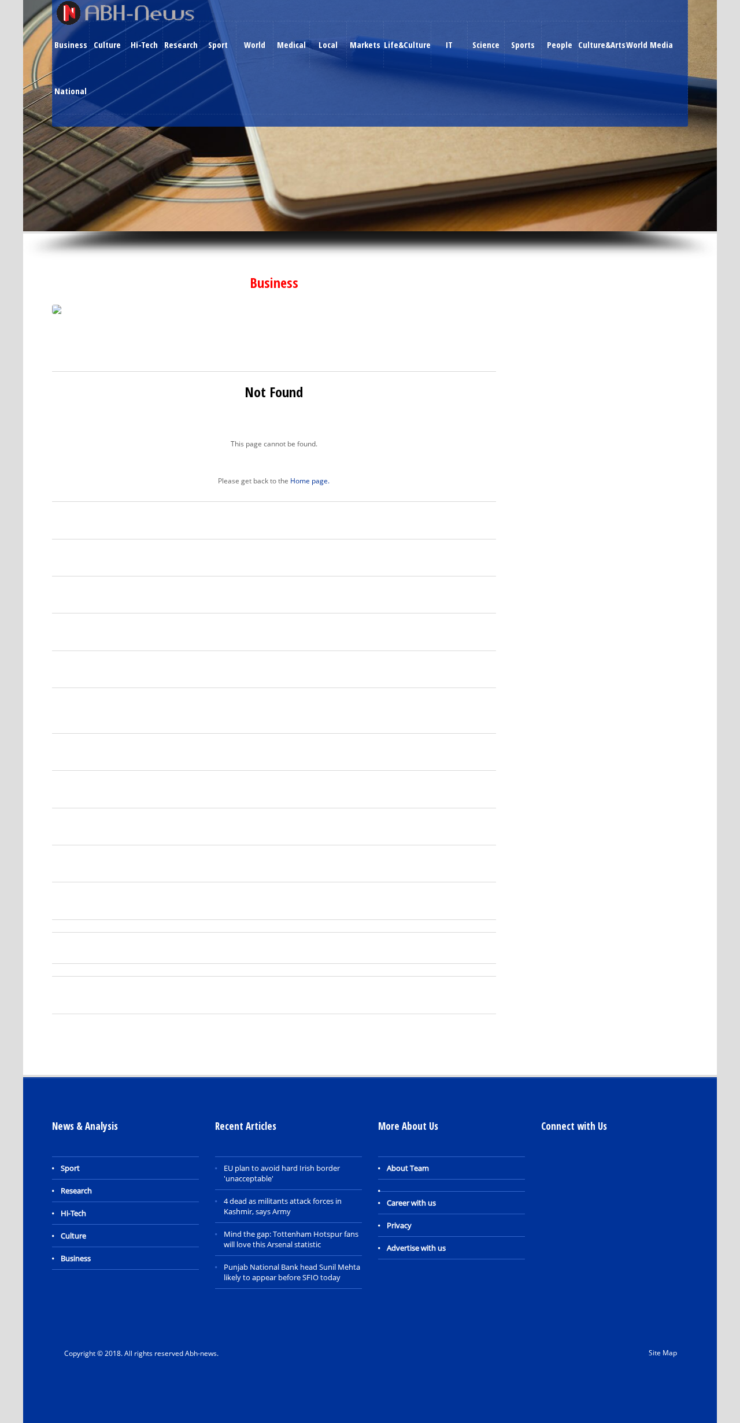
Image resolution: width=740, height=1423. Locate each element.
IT (449, 44)
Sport (218, 44)
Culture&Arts (602, 44)
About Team (408, 1168)
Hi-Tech (144, 44)
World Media (649, 44)
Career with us (411, 1202)
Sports (523, 44)
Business (70, 44)
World (254, 44)
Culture (107, 44)
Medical (291, 44)
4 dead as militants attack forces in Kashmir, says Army (283, 1206)
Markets (365, 44)
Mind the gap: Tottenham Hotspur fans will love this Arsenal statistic (291, 1239)
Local (328, 44)
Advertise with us (416, 1248)
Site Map (663, 1353)
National (70, 91)
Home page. (310, 481)
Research (181, 44)
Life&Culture (407, 44)
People (559, 44)
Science (486, 44)
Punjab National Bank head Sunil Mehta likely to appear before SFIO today (292, 1272)
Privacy (399, 1225)
